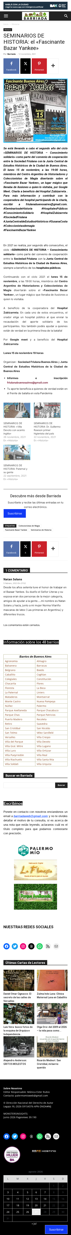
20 (36, 1205)
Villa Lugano (44, 746)
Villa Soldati (11, 764)
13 (36, 1198)
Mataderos (11, 697)
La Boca (41, 688)
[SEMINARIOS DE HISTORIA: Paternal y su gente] (16, 452)
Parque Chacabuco (47, 710)
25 (17, 1211)
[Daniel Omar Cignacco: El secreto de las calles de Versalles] (18, 980)
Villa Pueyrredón (14, 755)
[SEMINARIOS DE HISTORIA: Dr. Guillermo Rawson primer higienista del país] (47, 410)
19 (27, 1205)
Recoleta (42, 719)
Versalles (10, 737)
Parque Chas (12, 714)
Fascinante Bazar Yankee (16, 530)
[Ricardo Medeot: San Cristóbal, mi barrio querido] (52, 1046)
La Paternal (11, 692)
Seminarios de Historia (41, 530)
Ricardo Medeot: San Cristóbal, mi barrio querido (49, 1064)
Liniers (40, 692)
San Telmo (11, 732)
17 (8, 1205)
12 (27, 1198)
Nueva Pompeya (46, 701)
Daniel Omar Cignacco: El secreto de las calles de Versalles (17, 997)
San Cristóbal (12, 728)
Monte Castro (13, 701)
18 (17, 1205)
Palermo (41, 705)
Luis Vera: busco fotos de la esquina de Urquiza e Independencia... (18, 1031)
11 (17, 1198)
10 (8, 1198)
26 (27, 1211)
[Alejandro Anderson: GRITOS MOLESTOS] (18, 1046)
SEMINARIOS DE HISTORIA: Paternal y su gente (15, 469)
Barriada (11, 54)
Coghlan (41, 674)
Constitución (44, 679)
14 (45, 1198)
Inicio (5, 24)
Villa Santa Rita (45, 759)
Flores (40, 683)
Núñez (9, 705)
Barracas (42, 665)
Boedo (40, 670)
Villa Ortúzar (44, 750)
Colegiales (11, 679)
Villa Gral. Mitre (14, 746)
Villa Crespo (43, 737)
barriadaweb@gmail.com (31, 816)
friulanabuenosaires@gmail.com (27, 382)
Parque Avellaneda (16, 710)
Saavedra (42, 723)
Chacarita (10, 683)
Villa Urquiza (44, 764)
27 (36, 1211)
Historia (15, 24)
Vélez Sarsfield (45, 732)
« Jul (34, 1223)
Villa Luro (10, 750)
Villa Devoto (43, 741)
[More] (53, 66)
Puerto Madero (13, 719)
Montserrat (43, 697)
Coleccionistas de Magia (29, 525)
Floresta (9, 688)
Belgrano (10, 670)
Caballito (10, 674)
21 (45, 1205)
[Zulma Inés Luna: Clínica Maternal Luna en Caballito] (52, 980)
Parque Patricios (46, 714)
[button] (5, 16)
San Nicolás (43, 728)
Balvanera (11, 665)
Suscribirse (15, 513)
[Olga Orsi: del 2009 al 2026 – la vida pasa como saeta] (52, 1013)
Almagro (41, 661)
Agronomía (11, 661)
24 (8, 1211)
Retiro (8, 723)
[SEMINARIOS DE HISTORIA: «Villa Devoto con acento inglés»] (16, 410)
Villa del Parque (14, 741)
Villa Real (42, 755)
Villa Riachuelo (13, 759)
